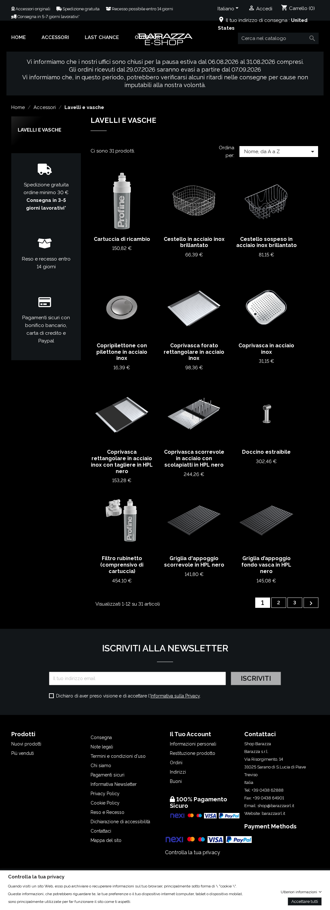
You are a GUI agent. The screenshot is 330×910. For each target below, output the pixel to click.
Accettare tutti (304, 901)
